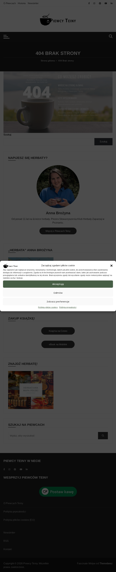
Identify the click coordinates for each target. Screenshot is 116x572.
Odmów (58, 292)
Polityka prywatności (67, 307)
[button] (111, 265)
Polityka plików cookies (48, 307)
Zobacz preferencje (58, 301)
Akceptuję (58, 284)
